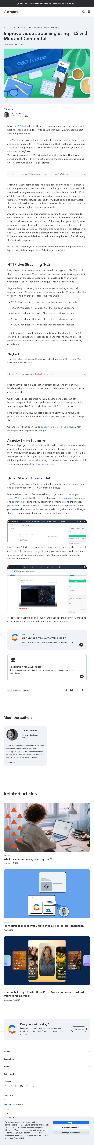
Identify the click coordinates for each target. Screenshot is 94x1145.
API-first (22, 126)
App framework (14, 690)
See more (10, 762)
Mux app (16, 140)
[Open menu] (87, 12)
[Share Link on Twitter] (82, 690)
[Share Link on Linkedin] (71, 690)
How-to (26, 690)
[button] (47, 667)
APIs (34, 505)
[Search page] (82, 11)
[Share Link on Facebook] (77, 690)
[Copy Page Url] (66, 690)
